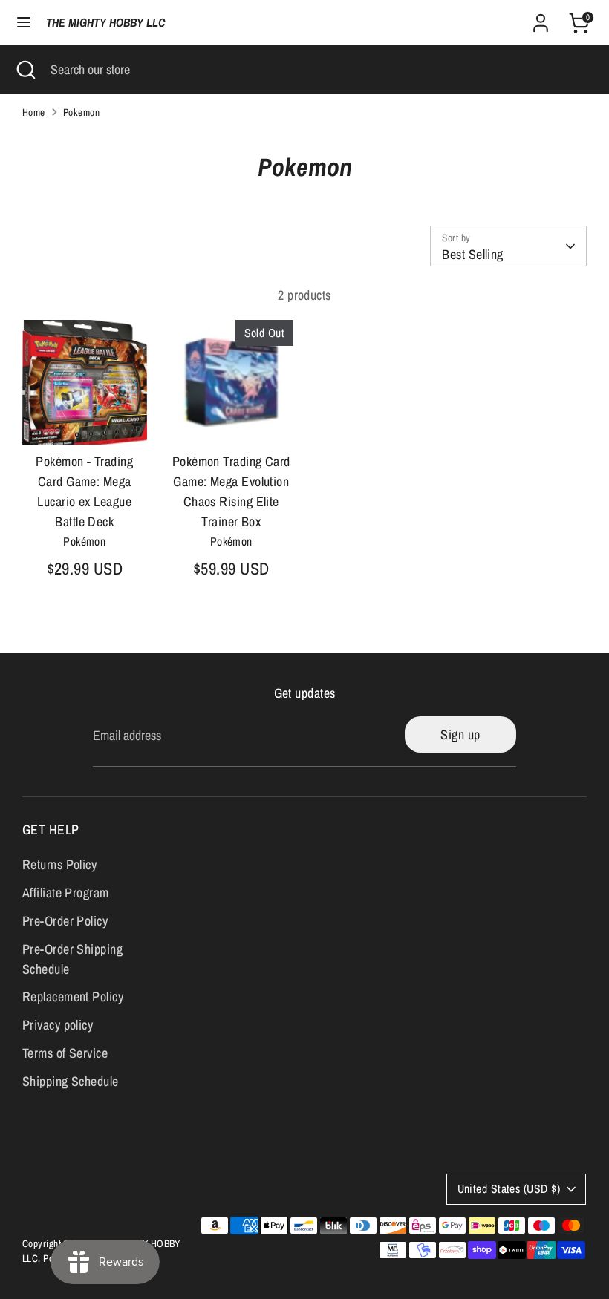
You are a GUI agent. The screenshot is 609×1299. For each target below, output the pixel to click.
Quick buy (85, 419)
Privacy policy (57, 1024)
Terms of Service (65, 1053)
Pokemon (81, 112)
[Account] (541, 18)
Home (33, 112)
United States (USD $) (508, 1189)
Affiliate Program (65, 892)
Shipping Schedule (70, 1081)
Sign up (460, 734)
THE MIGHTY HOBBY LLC (105, 22)
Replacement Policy (72, 996)
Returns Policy (59, 864)
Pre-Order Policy (65, 921)
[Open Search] (25, 69)
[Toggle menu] (24, 22)
